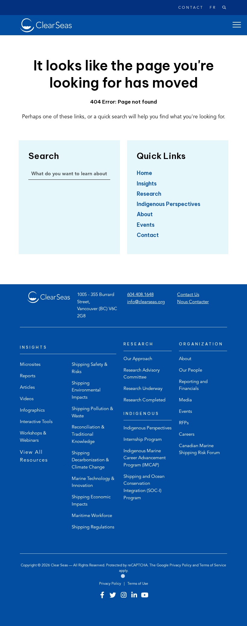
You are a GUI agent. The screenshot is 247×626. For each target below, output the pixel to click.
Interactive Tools (36, 422)
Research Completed (144, 400)
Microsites (30, 365)
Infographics (32, 410)
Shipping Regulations (93, 527)
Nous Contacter (193, 302)
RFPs (184, 423)
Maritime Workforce (92, 516)
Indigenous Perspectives (168, 204)
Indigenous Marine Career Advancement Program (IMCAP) (145, 458)
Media (185, 400)
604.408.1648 (140, 295)
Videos (26, 399)
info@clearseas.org (146, 302)
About (145, 214)
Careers (186, 434)
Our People (190, 370)
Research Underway (143, 389)
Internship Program (143, 440)
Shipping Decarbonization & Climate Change (90, 460)
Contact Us (188, 295)
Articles (27, 387)
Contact (191, 8)
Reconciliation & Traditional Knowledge (88, 434)
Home (144, 173)
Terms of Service (212, 565)
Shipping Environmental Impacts (86, 390)
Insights (147, 183)
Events (146, 224)
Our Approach (138, 359)
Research (149, 193)
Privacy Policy (181, 565)
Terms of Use (137, 584)
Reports (27, 376)
